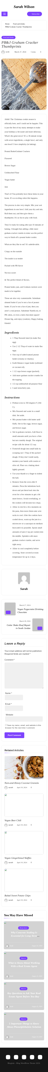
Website (9, 715)
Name (8, 693)
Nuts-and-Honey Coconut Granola (22, 783)
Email (8, 704)
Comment (10, 660)
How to (23, 958)
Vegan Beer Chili (13, 820)
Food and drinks (8, 37)
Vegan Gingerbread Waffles (18, 858)
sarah (7, 52)
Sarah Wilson (24, 7)
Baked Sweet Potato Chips (18, 895)
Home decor (23, 928)
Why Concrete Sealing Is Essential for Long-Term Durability (24, 935)
